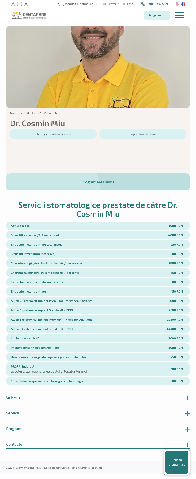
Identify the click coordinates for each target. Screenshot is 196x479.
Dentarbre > (18, 113)
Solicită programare (177, 462)
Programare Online (98, 182)
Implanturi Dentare (143, 134)
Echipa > (33, 113)
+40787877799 (157, 4)
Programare (157, 15)
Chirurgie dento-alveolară (53, 134)
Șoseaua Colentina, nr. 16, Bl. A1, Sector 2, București (98, 4)
